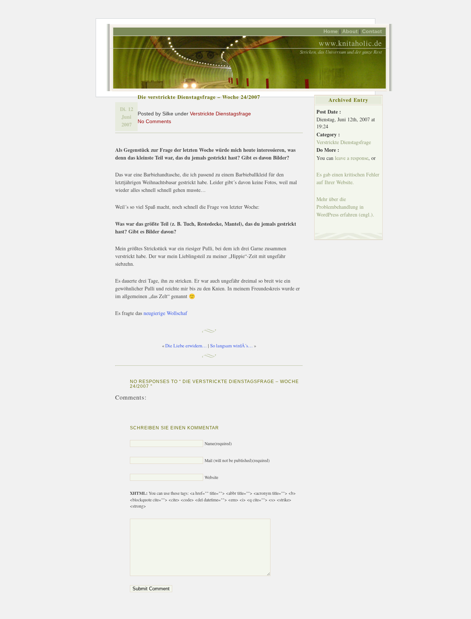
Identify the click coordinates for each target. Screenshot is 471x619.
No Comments (154, 121)
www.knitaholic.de (350, 43)
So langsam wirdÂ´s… (231, 345)
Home (330, 31)
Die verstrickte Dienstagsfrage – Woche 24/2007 (199, 97)
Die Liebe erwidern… (186, 345)
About (350, 31)
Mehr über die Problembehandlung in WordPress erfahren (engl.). (345, 207)
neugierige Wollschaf (165, 313)
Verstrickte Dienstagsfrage (220, 114)
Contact (372, 31)
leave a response (351, 157)
